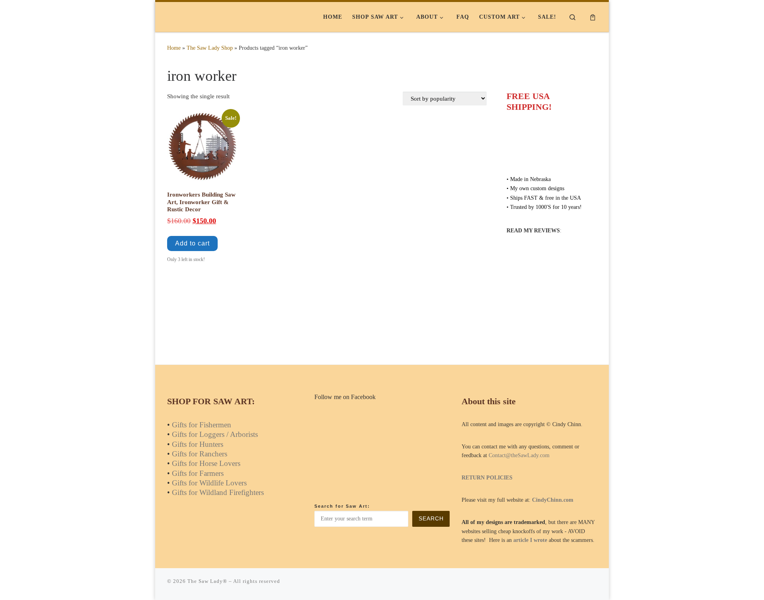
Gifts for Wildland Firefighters (218, 492)
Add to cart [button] (192, 243)
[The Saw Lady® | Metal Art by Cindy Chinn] (217, 17)
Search (431, 519)
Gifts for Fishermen (201, 425)
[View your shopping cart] (593, 17)
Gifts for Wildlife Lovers (209, 483)
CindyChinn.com (552, 500)
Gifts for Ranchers (199, 454)
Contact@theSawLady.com (519, 455)
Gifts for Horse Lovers (206, 463)
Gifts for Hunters (197, 444)
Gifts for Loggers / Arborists (215, 434)
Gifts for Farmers (198, 473)
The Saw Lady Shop (210, 48)
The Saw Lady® (207, 581)
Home (174, 48)
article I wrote (530, 540)
